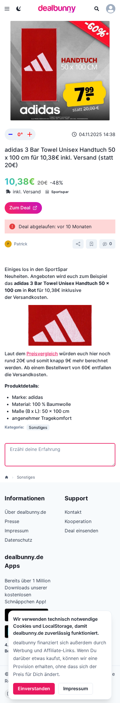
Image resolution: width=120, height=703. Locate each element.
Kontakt (73, 512)
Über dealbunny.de (25, 512)
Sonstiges (26, 477)
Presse (12, 521)
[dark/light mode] (18, 9)
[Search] (97, 9)
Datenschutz (18, 540)
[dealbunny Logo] (59, 9)
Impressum (75, 688)
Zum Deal (19, 207)
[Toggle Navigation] (7, 9)
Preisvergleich (42, 353)
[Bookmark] (91, 244)
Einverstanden (34, 688)
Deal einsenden (81, 531)
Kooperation (78, 521)
